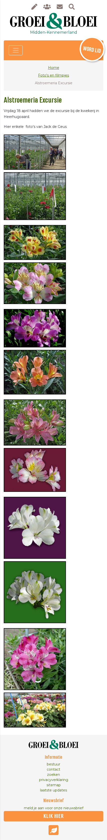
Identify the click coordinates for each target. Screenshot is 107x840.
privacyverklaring (53, 780)
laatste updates (53, 790)
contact (53, 769)
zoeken (53, 774)
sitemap (54, 785)
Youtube (53, 830)
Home (53, 67)
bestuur (53, 764)
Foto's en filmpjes (53, 75)
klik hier (54, 816)
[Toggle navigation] (16, 50)
